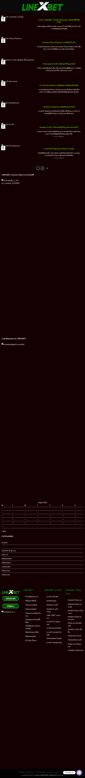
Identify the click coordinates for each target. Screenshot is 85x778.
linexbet (4, 543)
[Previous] (38, 168)
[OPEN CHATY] (79, 772)
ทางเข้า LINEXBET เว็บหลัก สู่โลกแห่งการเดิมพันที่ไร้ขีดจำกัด (59, 21)
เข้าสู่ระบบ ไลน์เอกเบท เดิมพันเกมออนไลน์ (59, 107)
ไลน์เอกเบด (6, 571)
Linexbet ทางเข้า (8, 547)
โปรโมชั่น (50, 772)
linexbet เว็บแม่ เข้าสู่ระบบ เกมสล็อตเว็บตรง (59, 42)
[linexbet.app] (42, 6)
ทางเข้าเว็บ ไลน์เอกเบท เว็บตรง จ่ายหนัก (59, 149)
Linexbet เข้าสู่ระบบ (9, 551)
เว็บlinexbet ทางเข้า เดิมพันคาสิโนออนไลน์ (59, 64)
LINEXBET (22, 772)
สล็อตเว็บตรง (6, 563)
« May (4, 531)
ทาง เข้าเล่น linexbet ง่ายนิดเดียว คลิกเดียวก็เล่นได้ (59, 85)
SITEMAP (60, 775)
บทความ (5, 555)
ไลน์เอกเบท (6, 575)
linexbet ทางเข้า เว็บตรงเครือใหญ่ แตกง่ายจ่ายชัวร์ (59, 127)
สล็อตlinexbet (7, 559)
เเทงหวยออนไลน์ (41, 772)
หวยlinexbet (6, 567)
